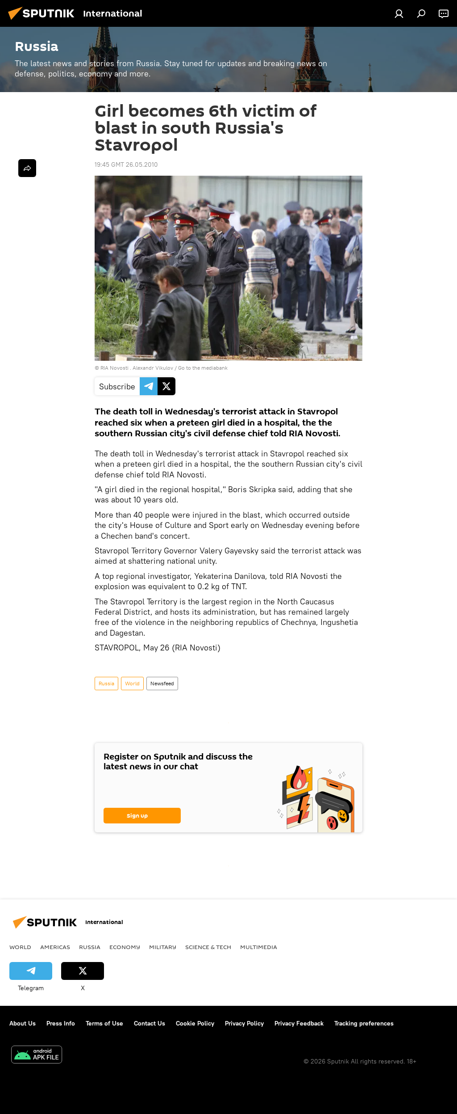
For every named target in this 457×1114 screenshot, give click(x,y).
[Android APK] (36, 1056)
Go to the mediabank (203, 367)
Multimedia (258, 947)
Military (162, 947)
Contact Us (149, 1023)
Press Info (60, 1023)
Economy (124, 947)
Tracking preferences (364, 1023)
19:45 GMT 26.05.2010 (126, 164)
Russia (106, 683)
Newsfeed (162, 683)
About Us (22, 1023)
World (132, 683)
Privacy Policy (244, 1023)
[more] (27, 168)
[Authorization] (399, 13)
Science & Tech (208, 947)
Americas (55, 947)
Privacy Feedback (299, 1023)
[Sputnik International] (43, 21)
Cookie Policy (195, 1023)
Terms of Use (104, 1023)
